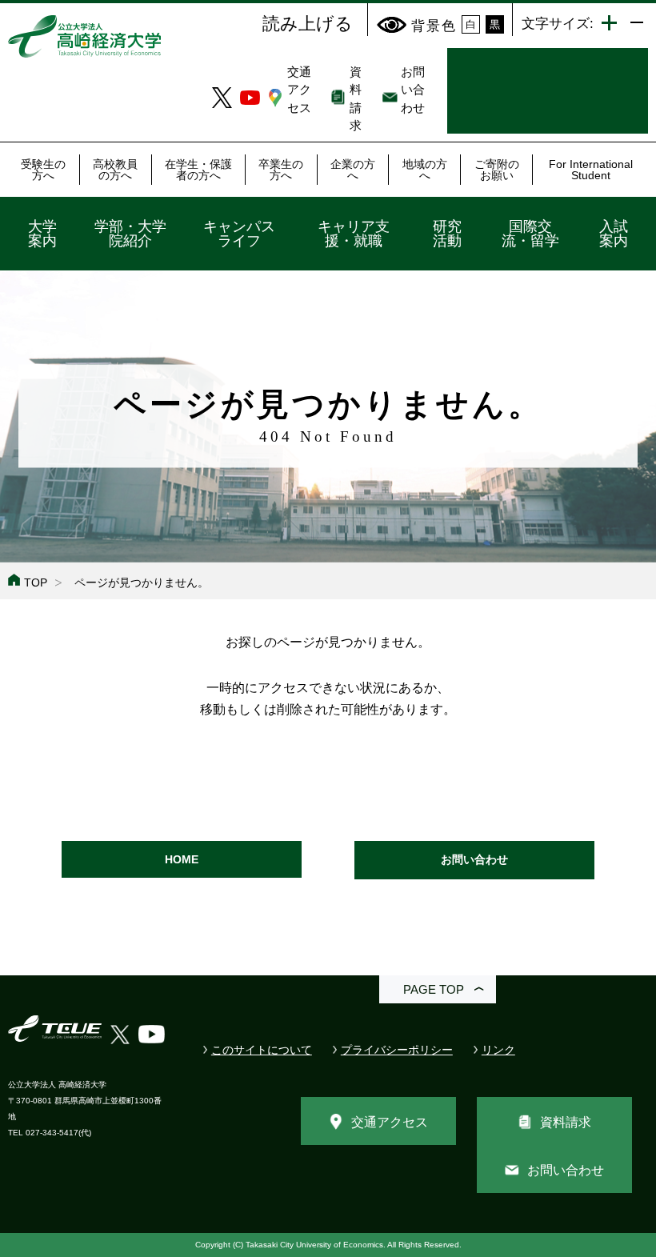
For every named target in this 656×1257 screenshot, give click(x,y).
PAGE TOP (433, 989)
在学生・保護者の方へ (198, 170)
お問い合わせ (413, 89)
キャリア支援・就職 (354, 233)
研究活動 (447, 233)
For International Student (591, 170)
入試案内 (613, 233)
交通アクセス (299, 89)
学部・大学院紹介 (130, 233)
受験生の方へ (43, 170)
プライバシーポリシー (397, 1049)
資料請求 (565, 1122)
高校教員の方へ (115, 170)
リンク (498, 1049)
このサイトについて (261, 1049)
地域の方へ (424, 170)
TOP (35, 582)
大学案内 (42, 233)
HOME (181, 859)
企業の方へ (352, 170)
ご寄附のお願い (496, 170)
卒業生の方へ (280, 170)
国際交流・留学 (530, 233)
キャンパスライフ (239, 233)
